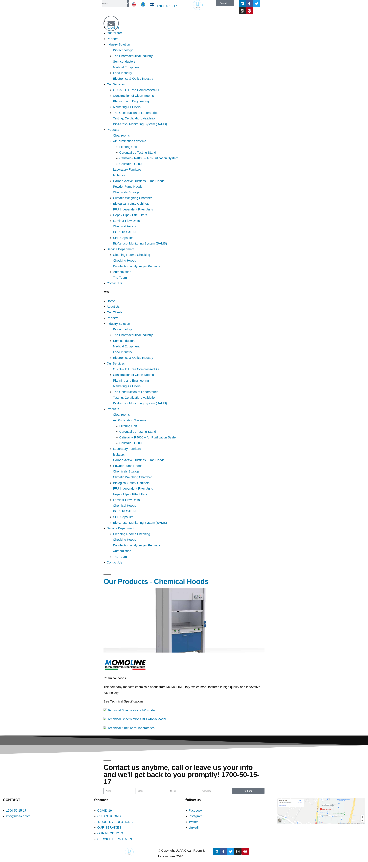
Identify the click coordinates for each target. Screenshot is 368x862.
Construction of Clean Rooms (133, 95)
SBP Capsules (123, 238)
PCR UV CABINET (126, 232)
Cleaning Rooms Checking (131, 255)
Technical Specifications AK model (131, 710)
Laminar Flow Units (126, 221)
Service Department (120, 249)
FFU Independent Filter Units (133, 209)
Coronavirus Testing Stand (137, 152)
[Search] (128, 3)
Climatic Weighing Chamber (132, 198)
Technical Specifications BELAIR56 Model (136, 719)
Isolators (119, 175)
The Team (120, 277)
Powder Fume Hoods (127, 186)
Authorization (122, 272)
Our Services (116, 84)
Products (113, 130)
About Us (113, 306)
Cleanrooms (121, 135)
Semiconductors (124, 61)
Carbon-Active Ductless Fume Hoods (138, 181)
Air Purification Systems (129, 141)
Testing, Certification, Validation (134, 118)
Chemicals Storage (126, 192)
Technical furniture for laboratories (131, 728)
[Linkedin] (242, 3)
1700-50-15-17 (167, 6)
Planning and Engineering (131, 101)
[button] (183, 292)
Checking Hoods (124, 260)
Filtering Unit (128, 147)
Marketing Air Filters (127, 107)
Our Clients (114, 33)
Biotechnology (123, 50)
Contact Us (114, 283)
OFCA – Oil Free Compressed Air (136, 90)
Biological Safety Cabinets (131, 203)
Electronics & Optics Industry (133, 78)
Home (111, 301)
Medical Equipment (126, 67)
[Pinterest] (249, 10)
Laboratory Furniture (127, 169)
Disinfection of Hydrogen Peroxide (136, 266)
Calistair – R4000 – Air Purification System (148, 158)
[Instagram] (242, 10)
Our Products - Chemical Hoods (156, 581)
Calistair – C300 (130, 164)
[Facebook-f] (249, 3)
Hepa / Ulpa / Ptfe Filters (130, 215)
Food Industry (122, 73)
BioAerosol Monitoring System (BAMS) (140, 124)
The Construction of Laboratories (135, 113)
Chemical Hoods (124, 226)
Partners (112, 39)
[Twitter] (256, 3)
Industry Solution (118, 44)
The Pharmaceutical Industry (133, 56)
